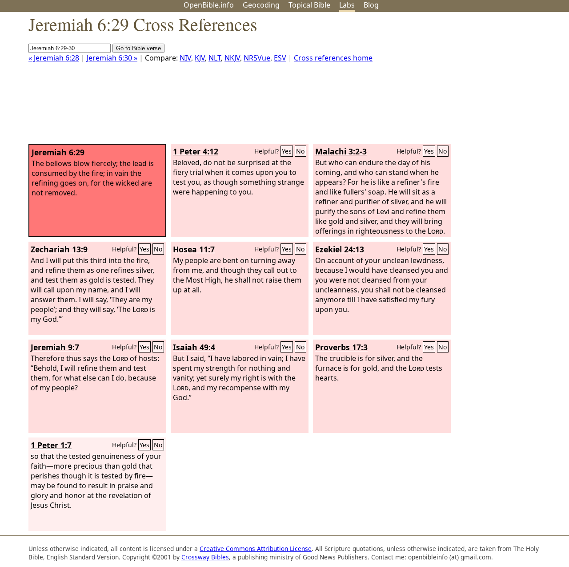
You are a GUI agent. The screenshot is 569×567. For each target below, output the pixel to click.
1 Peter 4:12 (195, 151)
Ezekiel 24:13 (339, 249)
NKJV (232, 58)
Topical (309, 5)
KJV (200, 58)
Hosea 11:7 (194, 249)
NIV (185, 58)
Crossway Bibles (205, 557)
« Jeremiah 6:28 (53, 58)
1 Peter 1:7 (51, 445)
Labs (347, 5)
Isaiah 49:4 (194, 347)
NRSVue (257, 58)
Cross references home (333, 58)
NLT (214, 58)
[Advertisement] (479, 81)
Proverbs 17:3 (341, 347)
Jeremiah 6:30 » (112, 58)
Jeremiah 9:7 (55, 347)
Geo (261, 5)
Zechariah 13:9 (59, 249)
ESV (280, 58)
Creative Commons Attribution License (256, 548)
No (300, 151)
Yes (287, 151)
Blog (371, 5)
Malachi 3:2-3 (341, 151)
